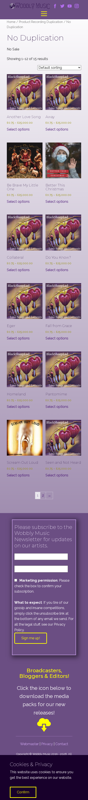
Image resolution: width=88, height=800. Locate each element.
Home (11, 22)
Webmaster (29, 744)
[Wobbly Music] (29, 6)
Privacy (47, 744)
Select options (18, 129)
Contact (61, 744)
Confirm (23, 792)
